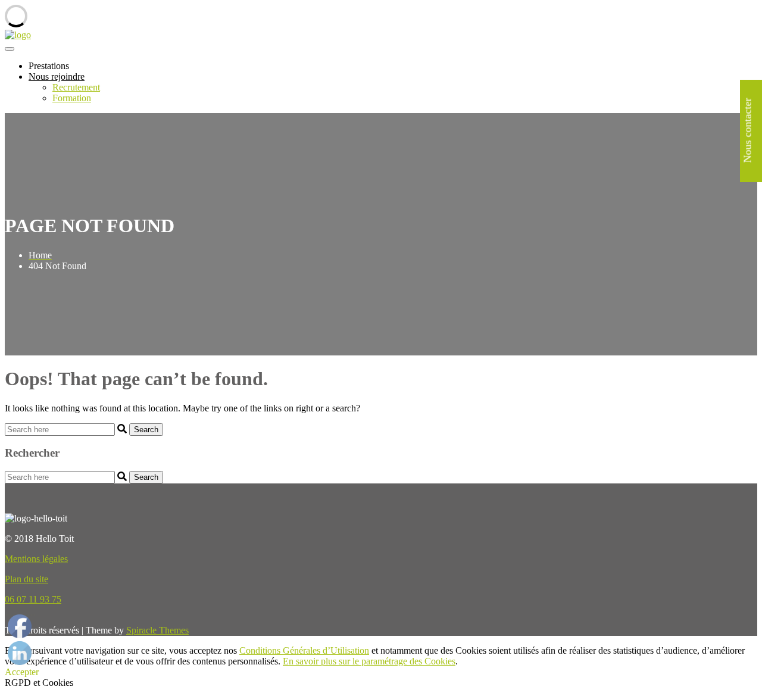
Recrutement (76, 87)
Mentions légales (36, 559)
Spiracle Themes (157, 630)
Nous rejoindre (57, 76)
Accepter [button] (22, 672)
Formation (71, 98)
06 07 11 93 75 (33, 599)
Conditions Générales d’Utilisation (304, 650)
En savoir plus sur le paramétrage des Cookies (369, 661)
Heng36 (20, 615)
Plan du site (26, 579)
